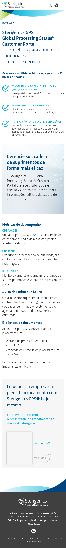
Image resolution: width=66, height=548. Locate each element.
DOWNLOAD (39, 458)
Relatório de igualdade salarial (22, 520)
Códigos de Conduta (49, 520)
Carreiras (54, 516)
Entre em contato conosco (21, 512)
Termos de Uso (39, 516)
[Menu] (62, 4)
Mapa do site (34, 523)
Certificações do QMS (46, 512)
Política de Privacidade (18, 516)
